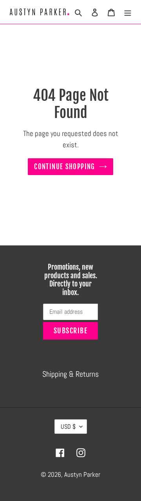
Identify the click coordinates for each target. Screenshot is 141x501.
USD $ (68, 426)
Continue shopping (64, 167)
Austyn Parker (82, 474)
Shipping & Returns (70, 374)
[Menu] (127, 11)
